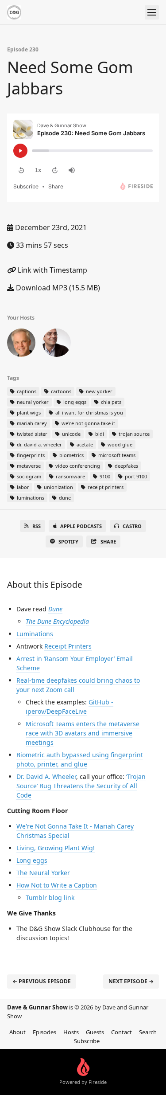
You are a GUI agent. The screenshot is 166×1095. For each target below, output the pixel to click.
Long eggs (31, 860)
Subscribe (87, 1041)
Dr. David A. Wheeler (46, 776)
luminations (29, 497)
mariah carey (31, 423)
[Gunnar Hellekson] (56, 344)
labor (22, 487)
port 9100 (135, 476)
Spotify (68, 541)
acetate (84, 444)
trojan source (133, 433)
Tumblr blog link (50, 897)
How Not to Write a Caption (56, 885)
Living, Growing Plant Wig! (55, 848)
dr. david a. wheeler (38, 444)
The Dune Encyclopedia (57, 621)
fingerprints (30, 455)
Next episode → (131, 981)
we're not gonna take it (87, 423)
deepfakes (125, 465)
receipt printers (105, 487)
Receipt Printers (68, 646)
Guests (95, 1032)
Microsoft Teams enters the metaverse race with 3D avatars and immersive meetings (82, 733)
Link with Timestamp (51, 270)
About (17, 1032)
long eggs (74, 402)
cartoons (60, 391)
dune (64, 497)
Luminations (34, 634)
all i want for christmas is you (88, 412)
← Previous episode (41, 981)
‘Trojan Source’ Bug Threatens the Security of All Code (81, 785)
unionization (57, 487)
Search (148, 1032)
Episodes (44, 1032)
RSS (36, 526)
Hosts (71, 1032)
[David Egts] (21, 344)
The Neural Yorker (43, 872)
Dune (55, 609)
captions (25, 391)
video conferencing (77, 465)
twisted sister (31, 433)
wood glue (119, 444)
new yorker (98, 391)
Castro (132, 526)
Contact (121, 1032)
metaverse (28, 465)
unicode (71, 433)
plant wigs (28, 412)
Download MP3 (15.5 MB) (57, 288)
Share (108, 541)
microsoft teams (116, 455)
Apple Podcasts (81, 526)
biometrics (71, 455)
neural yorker (32, 402)
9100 (104, 476)
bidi (99, 433)
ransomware (69, 476)
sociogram (28, 476)
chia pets (110, 402)
